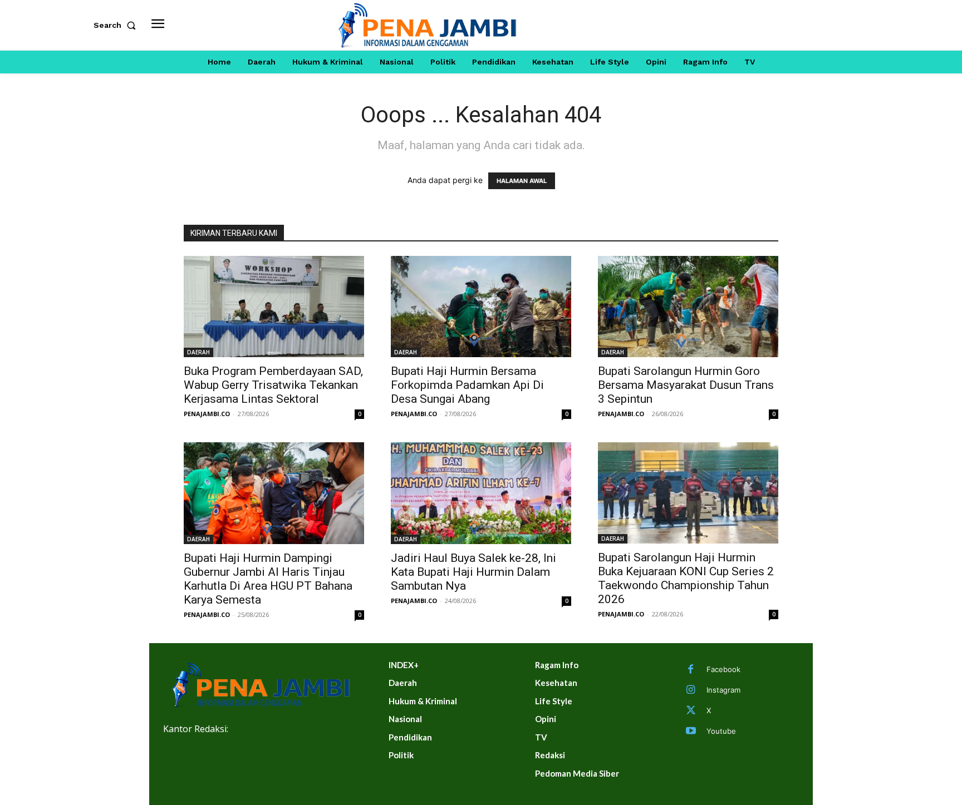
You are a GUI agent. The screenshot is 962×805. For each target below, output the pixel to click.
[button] (117, 25)
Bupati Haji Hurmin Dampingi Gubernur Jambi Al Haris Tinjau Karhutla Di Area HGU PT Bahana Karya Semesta (268, 578)
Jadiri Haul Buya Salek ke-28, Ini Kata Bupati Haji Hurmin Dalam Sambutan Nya (473, 571)
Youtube (721, 731)
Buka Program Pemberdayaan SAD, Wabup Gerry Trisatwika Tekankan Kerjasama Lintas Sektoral (273, 385)
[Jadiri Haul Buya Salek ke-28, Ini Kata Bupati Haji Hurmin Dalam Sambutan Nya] (481, 493)
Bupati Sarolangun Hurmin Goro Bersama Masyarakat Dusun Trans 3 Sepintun (686, 385)
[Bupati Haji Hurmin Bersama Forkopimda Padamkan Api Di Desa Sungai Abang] (481, 306)
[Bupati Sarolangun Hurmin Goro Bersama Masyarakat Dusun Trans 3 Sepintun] (688, 306)
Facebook (723, 669)
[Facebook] (691, 670)
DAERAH (198, 352)
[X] (691, 711)
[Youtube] (691, 732)
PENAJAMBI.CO (207, 413)
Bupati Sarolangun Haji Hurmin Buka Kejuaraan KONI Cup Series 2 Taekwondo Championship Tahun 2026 (686, 578)
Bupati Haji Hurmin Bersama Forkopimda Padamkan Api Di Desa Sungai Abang (467, 385)
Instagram (723, 689)
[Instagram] (691, 690)
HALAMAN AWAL (522, 181)
